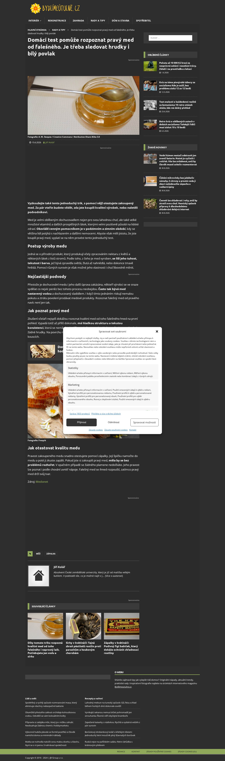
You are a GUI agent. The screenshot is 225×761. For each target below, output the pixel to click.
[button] (157, 331)
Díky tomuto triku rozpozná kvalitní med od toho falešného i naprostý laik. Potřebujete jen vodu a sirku (45, 649)
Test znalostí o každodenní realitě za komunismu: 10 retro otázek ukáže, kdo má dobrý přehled (177, 104)
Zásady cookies (96, 429)
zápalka (50, 553)
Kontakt (132, 429)
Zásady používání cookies (116, 429)
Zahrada (78, 20)
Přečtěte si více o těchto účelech (106, 413)
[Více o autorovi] (113, 575)
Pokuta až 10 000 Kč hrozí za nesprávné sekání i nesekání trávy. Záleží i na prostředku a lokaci (177, 65)
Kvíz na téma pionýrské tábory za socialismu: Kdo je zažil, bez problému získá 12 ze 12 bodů (177, 85)
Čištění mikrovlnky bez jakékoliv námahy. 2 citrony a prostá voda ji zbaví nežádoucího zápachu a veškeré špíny (177, 182)
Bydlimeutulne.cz (123, 686)
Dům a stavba (120, 20)
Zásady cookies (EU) (187, 751)
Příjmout (81, 422)
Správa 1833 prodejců (80, 413)
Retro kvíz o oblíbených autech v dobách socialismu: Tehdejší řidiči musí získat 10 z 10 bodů (177, 124)
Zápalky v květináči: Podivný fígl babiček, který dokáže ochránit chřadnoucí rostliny (121, 648)
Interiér (33, 20)
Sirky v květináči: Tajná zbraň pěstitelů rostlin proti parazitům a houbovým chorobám (83, 648)
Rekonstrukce (57, 20)
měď (38, 553)
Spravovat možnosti (144, 422)
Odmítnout (113, 422)
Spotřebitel (143, 20)
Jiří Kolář (59, 567)
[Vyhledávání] (170, 38)
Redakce (121, 751)
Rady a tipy (98, 20)
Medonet (42, 482)
